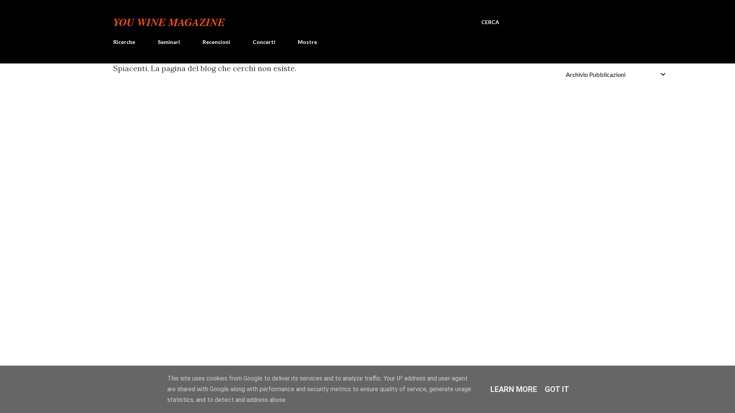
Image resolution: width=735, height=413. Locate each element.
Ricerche (124, 42)
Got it (557, 389)
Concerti (264, 42)
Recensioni (216, 42)
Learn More (513, 389)
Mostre (307, 42)
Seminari (169, 42)
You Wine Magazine (169, 22)
